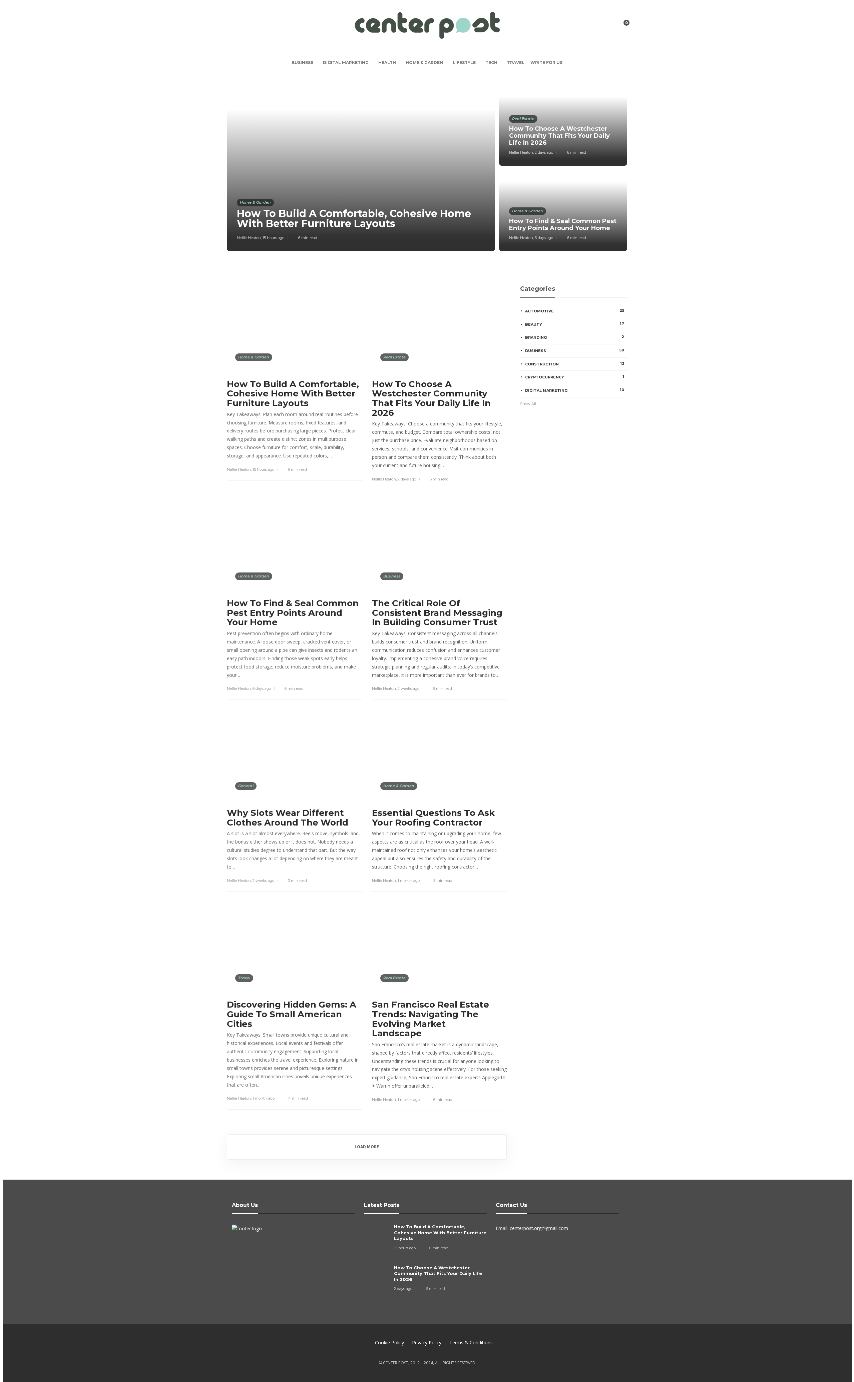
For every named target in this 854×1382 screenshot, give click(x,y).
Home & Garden (424, 62)
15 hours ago (273, 237)
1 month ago (409, 880)
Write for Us (546, 62)
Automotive (574, 310)
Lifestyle (464, 62)
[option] (427, 167)
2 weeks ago (408, 688)
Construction (574, 363)
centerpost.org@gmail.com (539, 1228)
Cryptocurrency (574, 376)
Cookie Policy (389, 1342)
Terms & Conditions (471, 1342)
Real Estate (523, 118)
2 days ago (544, 152)
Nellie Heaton (249, 237)
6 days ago (544, 237)
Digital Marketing (346, 62)
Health (387, 62)
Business (302, 62)
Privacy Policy (426, 1342)
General (246, 786)
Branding (574, 337)
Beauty (574, 324)
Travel (515, 62)
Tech (491, 62)
